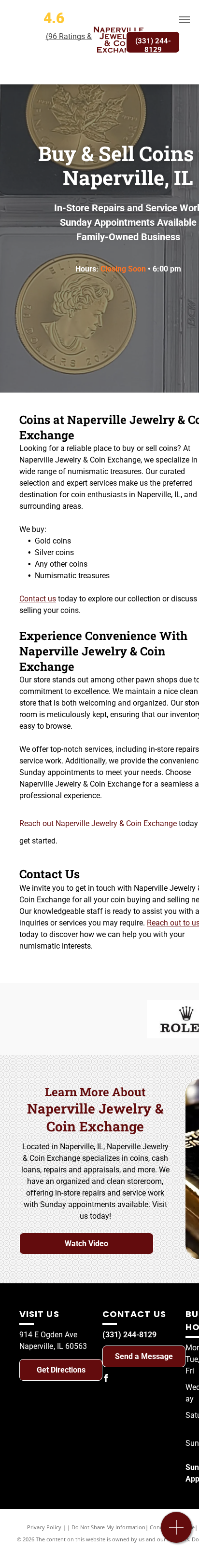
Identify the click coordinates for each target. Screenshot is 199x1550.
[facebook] (106, 1379)
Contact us (37, 598)
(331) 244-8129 (129, 1334)
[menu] (184, 19)
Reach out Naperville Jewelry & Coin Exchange (98, 823)
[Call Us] (176, 1532)
